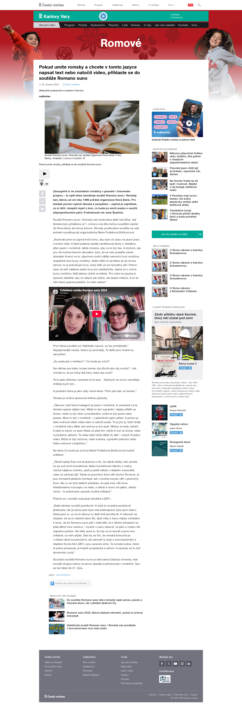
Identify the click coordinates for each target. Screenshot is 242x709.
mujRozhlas (117, 5)
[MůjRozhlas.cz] (44, 96)
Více (195, 25)
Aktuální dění (47, 25)
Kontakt (183, 25)
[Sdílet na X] (42, 201)
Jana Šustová (63, 575)
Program (99, 5)
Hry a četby (159, 117)
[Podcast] (41, 184)
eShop (48, 675)
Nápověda (126, 666)
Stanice (135, 5)
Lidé (125, 25)
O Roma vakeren (71, 84)
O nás (147, 25)
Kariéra (124, 675)
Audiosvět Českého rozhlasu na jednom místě (173, 140)
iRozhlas (81, 5)
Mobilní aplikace (91, 675)
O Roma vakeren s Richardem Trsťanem (183, 290)
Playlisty (114, 25)
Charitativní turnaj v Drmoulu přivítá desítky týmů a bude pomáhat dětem (185, 215)
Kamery (135, 25)
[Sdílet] (46, 184)
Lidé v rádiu (127, 670)
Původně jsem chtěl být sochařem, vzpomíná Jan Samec (185, 171)
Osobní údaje (165, 695)
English (194, 695)
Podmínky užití (181, 695)
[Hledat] (199, 5)
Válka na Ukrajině (53, 662)
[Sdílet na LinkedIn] (42, 209)
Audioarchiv (177, 18)
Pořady (82, 25)
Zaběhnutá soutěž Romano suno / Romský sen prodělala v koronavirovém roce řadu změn (101, 627)
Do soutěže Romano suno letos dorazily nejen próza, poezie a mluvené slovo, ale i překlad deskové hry (104, 601)
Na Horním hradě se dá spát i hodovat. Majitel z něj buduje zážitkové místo (184, 185)
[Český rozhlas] (51, 5)
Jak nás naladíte (165, 25)
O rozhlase (154, 5)
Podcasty (88, 670)
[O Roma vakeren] (121, 44)
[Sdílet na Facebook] (42, 193)
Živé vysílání (159, 127)
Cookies (152, 695)
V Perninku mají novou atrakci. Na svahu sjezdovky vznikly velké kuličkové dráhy (184, 200)
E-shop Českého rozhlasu (169, 307)
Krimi (172, 117)
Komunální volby (53, 666)
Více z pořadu (161, 246)
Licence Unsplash (72, 158)
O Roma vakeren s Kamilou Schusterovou (186, 252)
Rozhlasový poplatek (132, 683)
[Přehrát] (44, 174)
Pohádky (158, 122)
